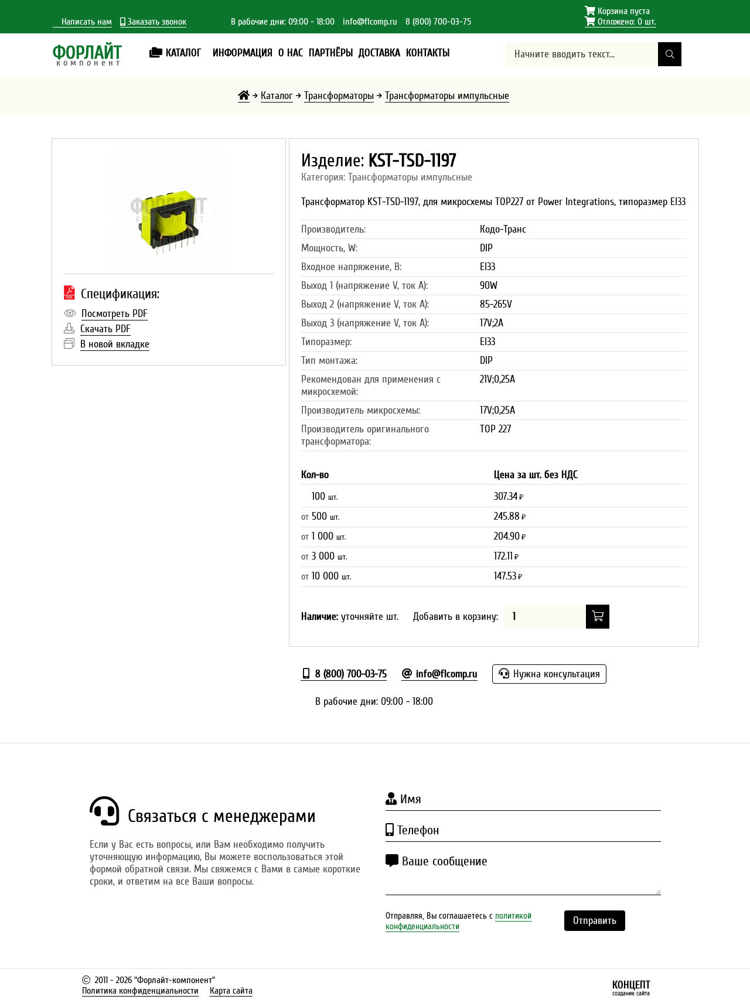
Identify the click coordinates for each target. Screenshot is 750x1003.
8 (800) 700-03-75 (438, 21)
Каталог (277, 96)
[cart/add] (597, 617)
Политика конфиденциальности (140, 990)
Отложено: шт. (620, 22)
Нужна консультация (555, 674)
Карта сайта (231, 990)
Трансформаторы (339, 96)
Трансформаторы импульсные (447, 96)
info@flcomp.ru (370, 21)
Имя (409, 799)
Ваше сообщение (443, 861)
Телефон (416, 830)
